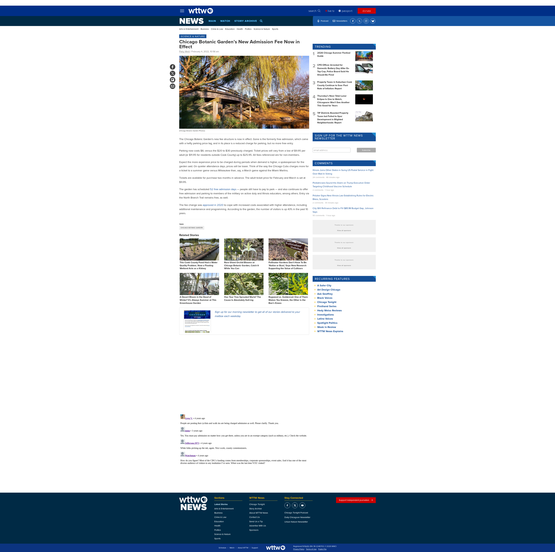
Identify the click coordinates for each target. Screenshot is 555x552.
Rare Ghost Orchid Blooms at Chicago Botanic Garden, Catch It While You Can (241, 265)
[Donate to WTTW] (275, 547)
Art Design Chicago (328, 290)
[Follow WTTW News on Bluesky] (372, 21)
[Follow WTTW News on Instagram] (366, 21)
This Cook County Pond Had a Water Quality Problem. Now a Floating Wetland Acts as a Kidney (199, 265)
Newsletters (341, 20)
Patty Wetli (184, 51)
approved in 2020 (213, 205)
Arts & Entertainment (188, 28)
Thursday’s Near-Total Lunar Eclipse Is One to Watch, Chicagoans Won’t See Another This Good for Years (333, 100)
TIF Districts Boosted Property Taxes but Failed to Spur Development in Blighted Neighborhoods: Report (332, 117)
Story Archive (245, 21)
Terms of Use (311, 549)
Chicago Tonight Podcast (296, 512)
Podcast (324, 20)
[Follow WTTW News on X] (359, 21)
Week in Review (326, 327)
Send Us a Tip (256, 521)
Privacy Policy (298, 549)
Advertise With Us (257, 525)
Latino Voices (325, 319)
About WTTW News (258, 512)
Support (255, 548)
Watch (225, 21)
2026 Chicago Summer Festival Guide (333, 54)
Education (230, 28)
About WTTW (243, 548)
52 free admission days (223, 189)
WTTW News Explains (330, 331)
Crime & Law (217, 28)
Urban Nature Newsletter (296, 521)
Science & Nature (262, 28)
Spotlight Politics (327, 323)
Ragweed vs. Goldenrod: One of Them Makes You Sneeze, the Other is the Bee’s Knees (288, 300)
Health (240, 28)
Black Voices (324, 298)
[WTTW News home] (192, 21)
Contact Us (254, 517)
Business (205, 28)
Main (212, 21)
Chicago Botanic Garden (192, 228)
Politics (248, 28)
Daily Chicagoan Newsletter (297, 517)
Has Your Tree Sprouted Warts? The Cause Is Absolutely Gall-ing (242, 298)
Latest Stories (221, 504)
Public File (322, 549)
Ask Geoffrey (325, 294)
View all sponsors (344, 230)
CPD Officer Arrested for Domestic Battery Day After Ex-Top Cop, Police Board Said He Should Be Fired (333, 69)
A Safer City (324, 285)
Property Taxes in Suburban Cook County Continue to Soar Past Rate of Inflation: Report (334, 85)
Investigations (325, 315)
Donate (366, 11)
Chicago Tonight (326, 302)
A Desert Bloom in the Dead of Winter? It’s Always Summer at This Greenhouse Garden (198, 300)
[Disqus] (244, 374)
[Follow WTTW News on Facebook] (352, 21)
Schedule (222, 548)
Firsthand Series (326, 306)
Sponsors (253, 529)
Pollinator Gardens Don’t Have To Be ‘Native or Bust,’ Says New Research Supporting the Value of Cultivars (288, 265)
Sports (275, 28)
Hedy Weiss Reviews (329, 310)
